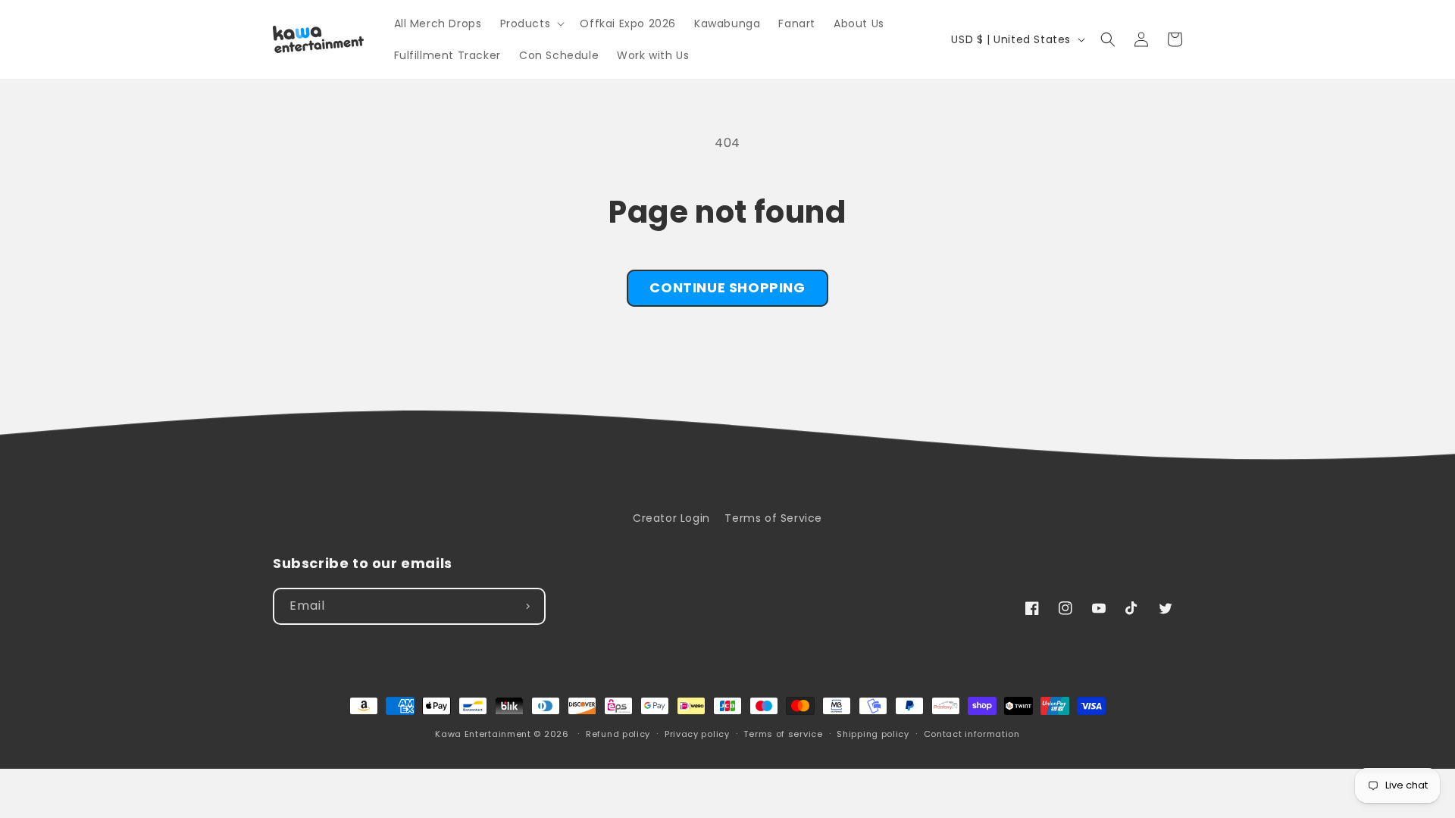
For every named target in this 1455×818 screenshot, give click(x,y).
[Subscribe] (527, 606)
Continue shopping (727, 287)
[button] (531, 23)
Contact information (972, 734)
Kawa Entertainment (484, 734)
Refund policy (618, 734)
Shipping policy (873, 734)
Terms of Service (773, 518)
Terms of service (782, 734)
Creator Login (671, 518)
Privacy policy (697, 734)
